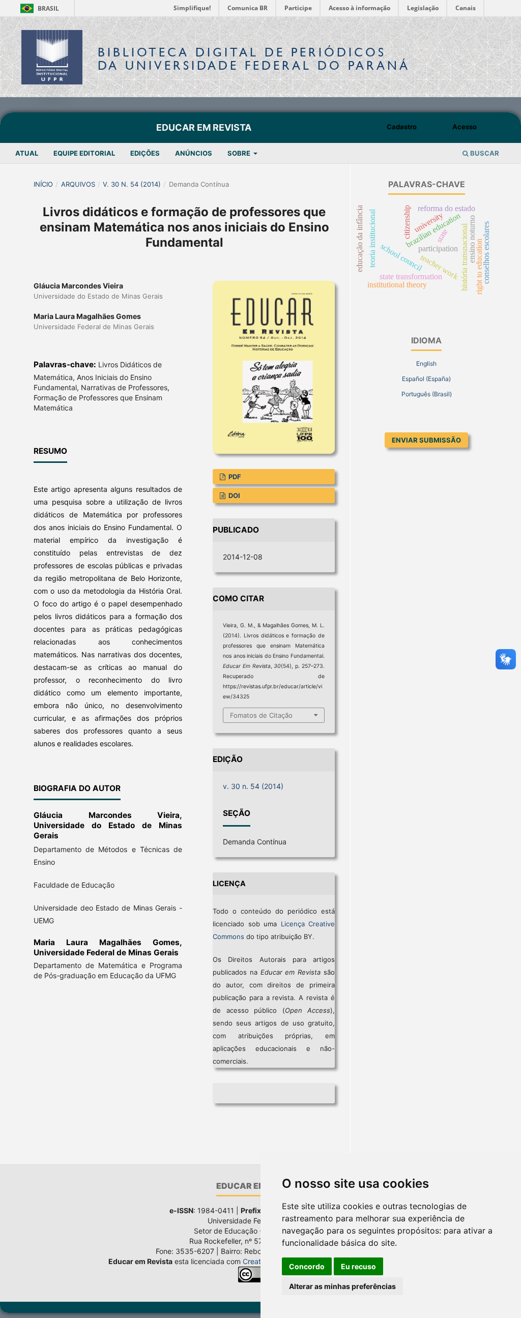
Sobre (239, 153)
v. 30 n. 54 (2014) (132, 184)
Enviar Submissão (426, 440)
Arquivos (78, 184)
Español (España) (426, 379)
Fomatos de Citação (261, 715)
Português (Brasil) (426, 394)
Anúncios (193, 153)
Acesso (464, 127)
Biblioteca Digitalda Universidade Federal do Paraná (254, 58)
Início (43, 184)
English (426, 363)
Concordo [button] (307, 1266)
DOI (233, 495)
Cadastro (402, 127)
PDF (234, 477)
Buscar (484, 153)
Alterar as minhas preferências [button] (342, 1286)
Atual (26, 153)
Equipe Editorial (84, 153)
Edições (145, 153)
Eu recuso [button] (358, 1266)
